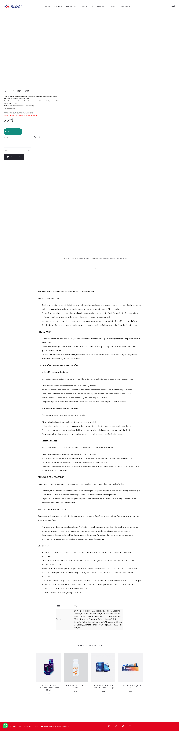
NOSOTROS (58, 6)
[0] (172, 6)
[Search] (168, 6)
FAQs (36, 726)
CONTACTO (113, 6)
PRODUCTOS (71, 6)
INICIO (47, 6)
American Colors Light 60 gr (130, 686)
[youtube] (123, 726)
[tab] (79, 269)
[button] (5, 725)
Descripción (79, 269)
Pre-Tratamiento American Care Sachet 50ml (48, 687)
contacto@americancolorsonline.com (57, 726)
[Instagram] (116, 726)
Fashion (100, 258)
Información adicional (96, 269)
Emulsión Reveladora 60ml (76, 686)
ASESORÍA (101, 6)
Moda (104, 258)
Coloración (80, 258)
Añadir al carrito (15, 157)
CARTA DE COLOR (86, 6)
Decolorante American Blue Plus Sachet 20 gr (103, 686)
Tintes (85, 258)
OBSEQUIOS (125, 6)
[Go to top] (176, 710)
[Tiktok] (109, 726)
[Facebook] (130, 726)
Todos (89, 258)
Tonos (6, 137)
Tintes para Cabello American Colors (116, 258)
